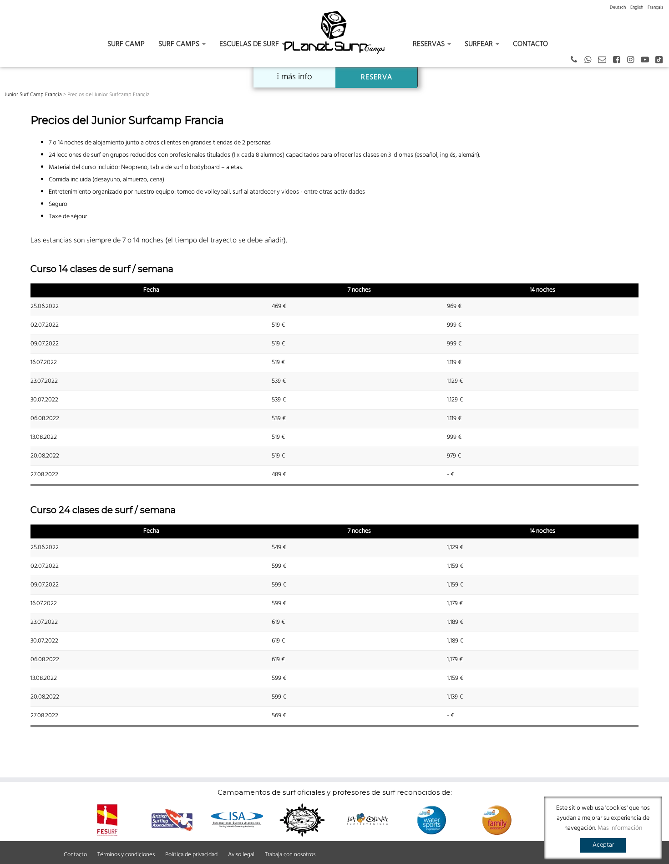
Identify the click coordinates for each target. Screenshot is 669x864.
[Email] (605, 60)
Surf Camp (126, 44)
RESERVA (376, 77)
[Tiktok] (662, 60)
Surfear (480, 44)
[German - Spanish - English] (591, 60)
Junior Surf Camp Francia (33, 94)
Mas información (620, 828)
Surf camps (179, 44)
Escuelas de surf (250, 44)
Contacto (530, 44)
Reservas (429, 44)
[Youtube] (648, 60)
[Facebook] (619, 60)
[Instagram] (633, 60)
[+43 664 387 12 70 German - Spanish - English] (577, 60)
